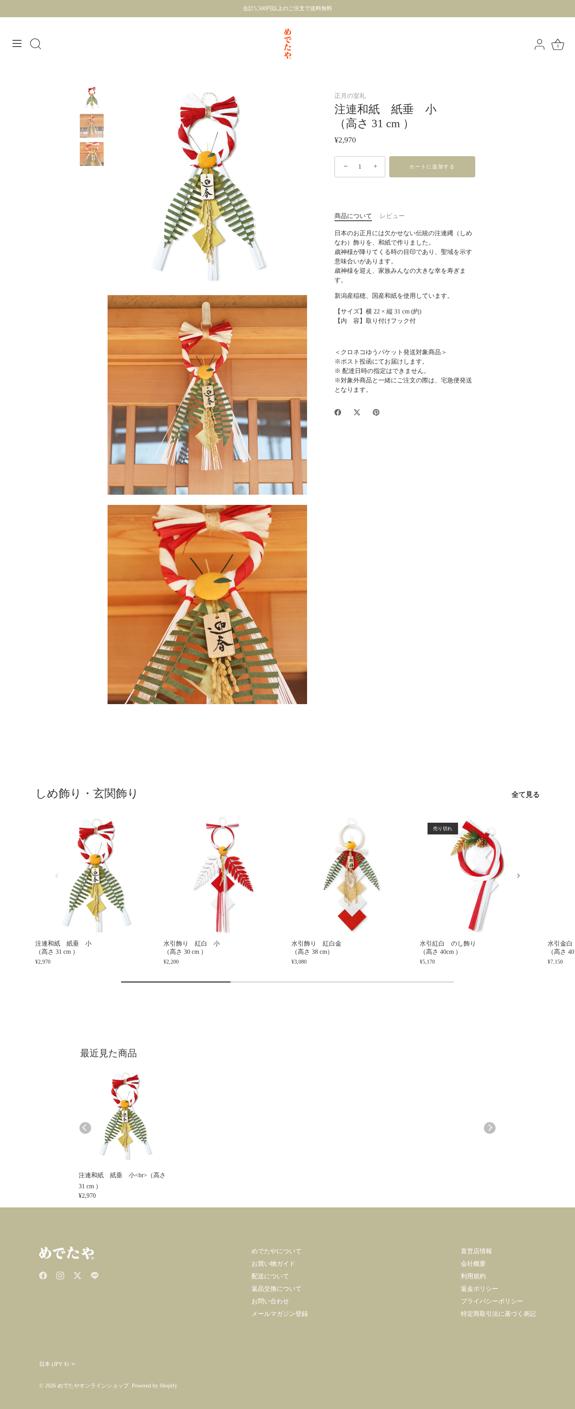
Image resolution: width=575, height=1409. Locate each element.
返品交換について (277, 1288)
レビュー (392, 216)
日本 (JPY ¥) (54, 1364)
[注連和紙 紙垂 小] (91, 97)
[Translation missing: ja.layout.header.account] (539, 44)
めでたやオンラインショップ (93, 1386)
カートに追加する (432, 166)
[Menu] (17, 43)
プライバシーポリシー (492, 1301)
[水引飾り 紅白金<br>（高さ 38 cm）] (351, 875)
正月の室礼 (350, 95)
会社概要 (473, 1263)
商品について (353, 216)
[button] (56, 875)
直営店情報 (476, 1251)
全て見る (526, 794)
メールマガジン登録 (280, 1313)
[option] (91, 99)
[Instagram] (60, 1274)
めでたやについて (277, 1251)
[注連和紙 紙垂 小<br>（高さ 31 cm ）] (91, 126)
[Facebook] (43, 1274)
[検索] (35, 44)
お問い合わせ (270, 1301)
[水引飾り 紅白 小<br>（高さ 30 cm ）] (224, 875)
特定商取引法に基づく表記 (498, 1313)
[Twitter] (77, 1274)
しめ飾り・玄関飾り (87, 793)
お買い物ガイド (273, 1263)
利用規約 (473, 1276)
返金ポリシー (479, 1288)
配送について (270, 1276)
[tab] (357, 216)
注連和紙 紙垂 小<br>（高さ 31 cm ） (122, 1180)
